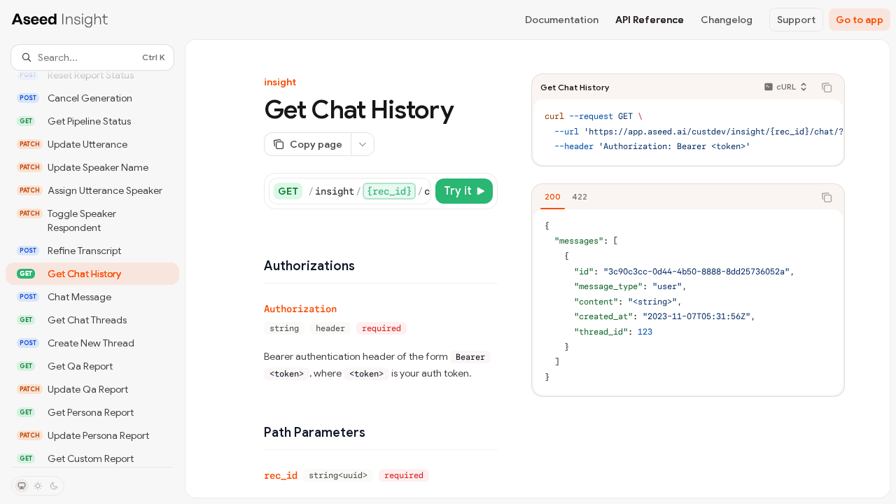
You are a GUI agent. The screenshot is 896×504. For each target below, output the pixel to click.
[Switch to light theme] (38, 486)
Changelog (726, 19)
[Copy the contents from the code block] (827, 87)
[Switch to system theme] (22, 486)
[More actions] (362, 144)
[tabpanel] (688, 302)
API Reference (649, 19)
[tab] (552, 196)
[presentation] (92, 268)
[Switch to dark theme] (54, 486)
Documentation (561, 19)
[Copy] (418, 191)
